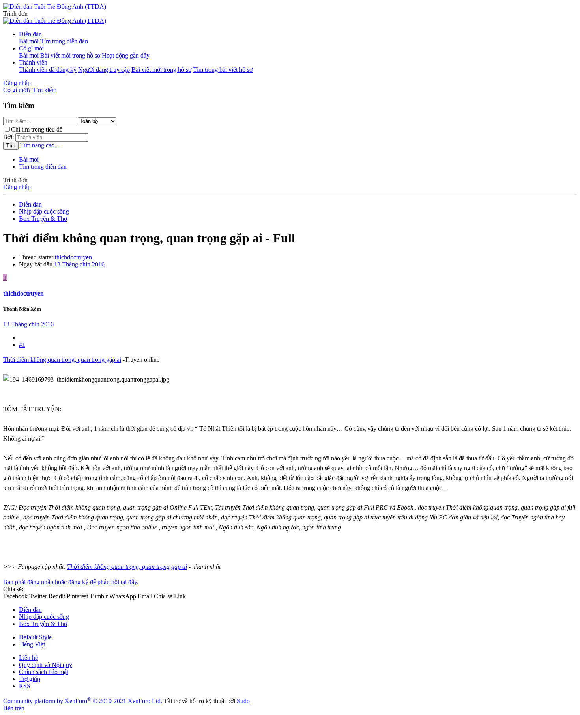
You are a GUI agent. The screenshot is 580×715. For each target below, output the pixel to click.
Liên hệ (28, 657)
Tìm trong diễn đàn (64, 41)
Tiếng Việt (32, 644)
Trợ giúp (29, 679)
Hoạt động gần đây (126, 55)
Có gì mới (31, 48)
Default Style (35, 637)
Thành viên (33, 62)
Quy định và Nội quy (45, 664)
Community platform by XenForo (82, 701)
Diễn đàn (30, 34)
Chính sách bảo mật (43, 671)
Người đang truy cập (104, 69)
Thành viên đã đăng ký (48, 69)
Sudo (243, 701)
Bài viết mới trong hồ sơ (70, 55)
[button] (15, 13)
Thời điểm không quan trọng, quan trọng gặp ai (62, 359)
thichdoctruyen (73, 257)
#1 (22, 344)
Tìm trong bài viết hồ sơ (223, 69)
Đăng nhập (17, 187)
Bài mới (29, 41)
